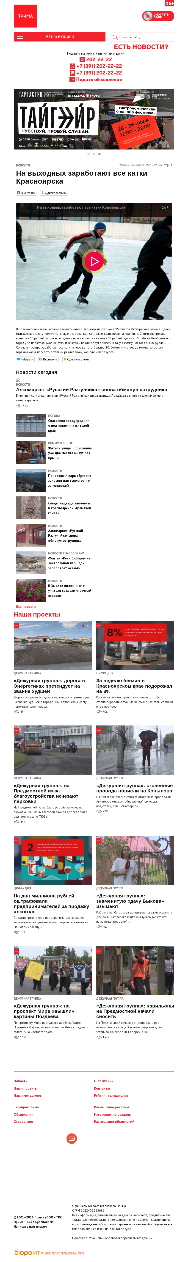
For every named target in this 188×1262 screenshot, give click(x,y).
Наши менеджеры (28, 1095)
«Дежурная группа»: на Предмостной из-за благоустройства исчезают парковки (46, 793)
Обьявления (23, 1114)
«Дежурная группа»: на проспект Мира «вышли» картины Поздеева (44, 1011)
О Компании (103, 1081)
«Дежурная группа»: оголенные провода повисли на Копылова (134, 788)
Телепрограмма (26, 1107)
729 (105, 811)
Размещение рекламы (111, 1107)
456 (22, 822)
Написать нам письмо (30, 1226)
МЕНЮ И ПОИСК (59, 36)
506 (105, 712)
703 (22, 932)
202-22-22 (99, 59)
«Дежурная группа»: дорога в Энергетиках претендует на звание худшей (49, 686)
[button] (88, 154)
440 (25, 406)
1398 (23, 1037)
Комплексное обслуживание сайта (64, 1253)
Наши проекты (37, 614)
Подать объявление (99, 79)
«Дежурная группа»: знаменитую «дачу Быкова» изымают (130, 901)
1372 (105, 1037)
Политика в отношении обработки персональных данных (112, 1238)
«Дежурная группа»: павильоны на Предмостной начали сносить (135, 1011)
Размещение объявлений (114, 1121)
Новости (23, 385)
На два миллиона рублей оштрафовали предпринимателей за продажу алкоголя (51, 903)
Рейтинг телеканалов (111, 1095)
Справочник (23, 1121)
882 (105, 927)
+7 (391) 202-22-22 (99, 66)
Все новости (26, 606)
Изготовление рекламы (113, 1114)
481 (22, 712)
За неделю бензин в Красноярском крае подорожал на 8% (134, 686)
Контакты (102, 1088)
